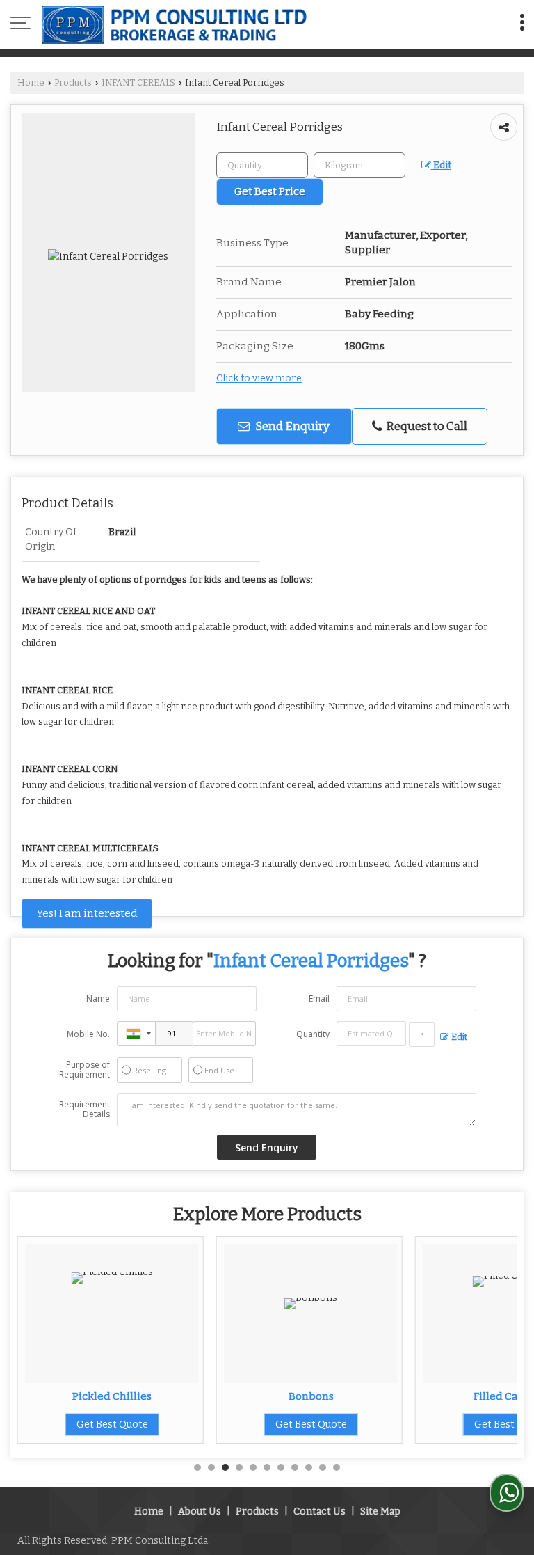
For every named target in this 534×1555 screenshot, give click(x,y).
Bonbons (311, 1396)
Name (98, 998)
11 (336, 1467)
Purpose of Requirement (84, 1070)
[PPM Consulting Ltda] (174, 24)
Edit (441, 165)
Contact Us (319, 1511)
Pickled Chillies (112, 1396)
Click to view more (259, 378)
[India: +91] (136, 1033)
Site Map (380, 1511)
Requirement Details (84, 1109)
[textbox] (359, 165)
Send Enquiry (291, 426)
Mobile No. (88, 1034)
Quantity (313, 1034)
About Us (199, 1511)
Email (319, 998)
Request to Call (425, 426)
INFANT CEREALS (138, 82)
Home (30, 82)
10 (322, 1467)
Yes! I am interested (87, 913)
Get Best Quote (112, 1424)
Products (73, 82)
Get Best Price (269, 191)
